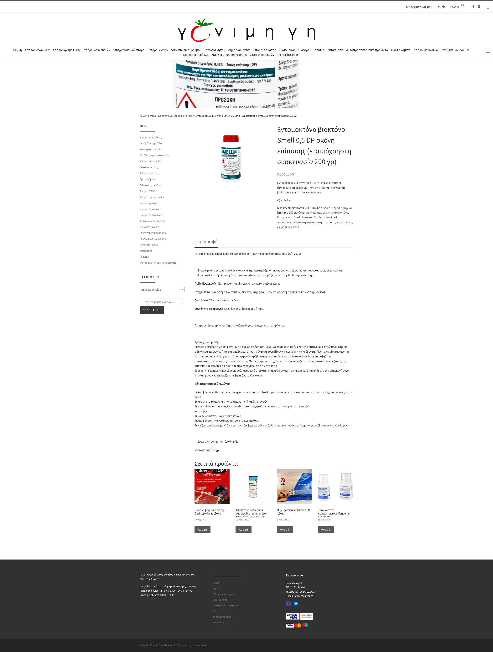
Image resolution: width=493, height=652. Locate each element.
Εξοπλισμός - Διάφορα (294, 50)
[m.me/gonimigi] (474, 6)
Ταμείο (441, 7)
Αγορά (202, 529)
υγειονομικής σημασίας (321, 222)
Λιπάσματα (335, 50)
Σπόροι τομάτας (264, 50)
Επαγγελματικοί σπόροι (129, 50)
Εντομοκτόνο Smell (288, 217)
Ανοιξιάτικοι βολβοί (455, 50)
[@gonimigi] (479, 6)
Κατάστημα (165, 115)
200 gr (292, 212)
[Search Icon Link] (463, 6)
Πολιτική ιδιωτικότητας (225, 605)
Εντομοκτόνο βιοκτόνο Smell (319, 217)
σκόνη (302, 222)
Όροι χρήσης (220, 599)
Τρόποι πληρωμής (223, 616)
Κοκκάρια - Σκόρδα (196, 55)
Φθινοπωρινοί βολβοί (186, 50)
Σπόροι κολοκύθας (426, 50)
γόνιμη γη (303, 212)
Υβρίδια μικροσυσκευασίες (229, 55)
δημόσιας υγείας (320, 212)
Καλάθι (454, 7)
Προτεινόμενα (401, 50)
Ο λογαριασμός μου (419, 7)
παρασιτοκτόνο (287, 222)
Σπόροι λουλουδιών (97, 50)
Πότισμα (318, 50)
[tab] (206, 241)
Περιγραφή (206, 241)
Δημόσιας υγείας (239, 50)
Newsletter (219, 622)
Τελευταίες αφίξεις (150, 185)
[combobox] (162, 289)
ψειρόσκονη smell (288, 227)
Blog (215, 611)
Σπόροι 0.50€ (147, 191)
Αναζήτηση (152, 309)
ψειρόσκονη (344, 222)
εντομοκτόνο (340, 212)
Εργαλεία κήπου (214, 50)
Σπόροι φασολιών (262, 55)
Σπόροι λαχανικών (37, 50)
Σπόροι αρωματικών (66, 50)
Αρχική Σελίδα (148, 115)
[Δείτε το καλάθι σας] (488, 6)
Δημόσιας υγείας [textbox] (161, 289)
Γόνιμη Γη (155, 645)
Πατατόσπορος (287, 55)
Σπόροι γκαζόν (158, 50)
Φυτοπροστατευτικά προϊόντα (367, 50)
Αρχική (17, 50)
